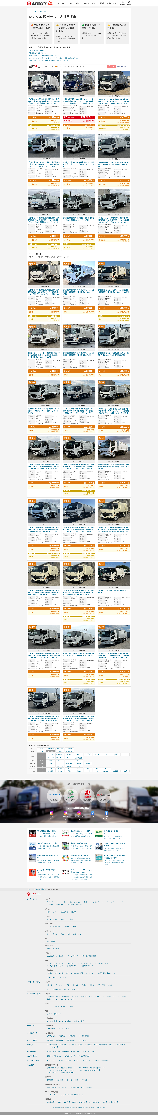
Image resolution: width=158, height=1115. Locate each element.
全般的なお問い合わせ (54, 1056)
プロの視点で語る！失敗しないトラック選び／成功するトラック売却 (69, 1045)
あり (48, 934)
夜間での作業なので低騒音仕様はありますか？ (44, 55)
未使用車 (71, 963)
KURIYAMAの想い (79, 1102)
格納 (68, 934)
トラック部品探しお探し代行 (56, 989)
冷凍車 (64, 902)
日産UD (73, 912)
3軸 (53, 941)
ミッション (59, 985)
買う (53, 66)
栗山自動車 (50, 956)
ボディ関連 (101, 985)
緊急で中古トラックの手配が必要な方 (77, 1056)
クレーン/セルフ (75, 902)
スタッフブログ (120, 1045)
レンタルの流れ (65, 1021)
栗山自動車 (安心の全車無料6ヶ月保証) (59, 1068)
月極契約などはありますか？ (38, 53)
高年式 (49, 948)
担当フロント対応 (89, 1051)
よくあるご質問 (77, 973)
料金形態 (72, 1036)
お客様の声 (32, 1051)
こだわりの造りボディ (84, 963)
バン (57, 902)
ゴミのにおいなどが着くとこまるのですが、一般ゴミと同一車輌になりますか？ (55, 58)
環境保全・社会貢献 (77, 1087)
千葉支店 (50, 1080)
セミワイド (58, 926)
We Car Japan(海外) (91, 1070)
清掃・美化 (76, 1051)
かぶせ (55, 934)
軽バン (99, 996)
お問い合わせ (32, 1056)
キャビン (76, 985)
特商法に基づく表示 (70, 1107)
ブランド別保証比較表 (89, 956)
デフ (68, 985)
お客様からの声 (52, 973)
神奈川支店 (59, 1080)
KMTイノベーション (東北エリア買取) (59, 1072)
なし (80, 934)
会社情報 (105, 1060)
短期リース (32, 1025)
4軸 (48, 941)
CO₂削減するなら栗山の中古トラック (71, 1095)
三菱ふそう (64, 912)
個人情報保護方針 (58, 1107)
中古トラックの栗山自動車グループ (78, 1113)
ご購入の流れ (64, 973)
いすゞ (55, 912)
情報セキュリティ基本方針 (98, 1107)
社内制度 (113, 1102)
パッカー (50, 904)
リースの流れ (51, 1028)
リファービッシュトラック (55, 963)
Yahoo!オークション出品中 (56, 977)
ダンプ (96, 902)
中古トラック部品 (34, 982)
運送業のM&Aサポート (88, 966)
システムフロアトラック (103, 963)
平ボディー (87, 902)
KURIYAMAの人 (63, 1102)
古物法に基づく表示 (83, 1107)
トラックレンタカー (38, 11)
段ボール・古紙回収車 (54, 1014)
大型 (71, 919)
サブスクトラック (34, 1033)
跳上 (62, 934)
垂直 (74, 934)
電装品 (84, 985)
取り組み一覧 (51, 1095)
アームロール (60, 904)
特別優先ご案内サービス (107, 973)
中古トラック (32, 899)
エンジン (50, 985)
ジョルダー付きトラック (55, 966)
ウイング (50, 902)
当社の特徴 (59, 1040)
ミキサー (71, 904)
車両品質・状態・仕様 (61, 1051)
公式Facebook (51, 1047)
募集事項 (50, 1102)
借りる (59, 66)
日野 (48, 912)
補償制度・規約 (79, 1021)
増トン (64, 919)
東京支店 (84, 1080)
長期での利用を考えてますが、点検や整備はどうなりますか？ (49, 60)
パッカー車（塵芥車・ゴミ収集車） (58, 996)
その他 (79, 904)
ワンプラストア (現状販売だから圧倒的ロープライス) (64, 1070)
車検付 (56, 948)
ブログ (30, 1045)
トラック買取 (32, 1040)
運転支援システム (72, 966)
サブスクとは (51, 1036)
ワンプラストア (73, 956)
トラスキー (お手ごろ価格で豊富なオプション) (91, 1068)
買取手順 (50, 1040)
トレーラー (120, 902)
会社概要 (31, 1065)
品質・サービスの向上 (60, 1087)
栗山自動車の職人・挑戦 (103, 1045)
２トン (49, 919)
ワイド (49, 926)
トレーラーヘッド (108, 902)
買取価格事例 (71, 1040)
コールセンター (91, 973)
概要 (48, 1087)
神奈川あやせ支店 (72, 1080)
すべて (49, 1051)
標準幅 (67, 926)
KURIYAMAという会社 (98, 1102)
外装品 (92, 985)
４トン (56, 919)
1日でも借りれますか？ (36, 50)
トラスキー (61, 956)
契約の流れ (62, 1036)
